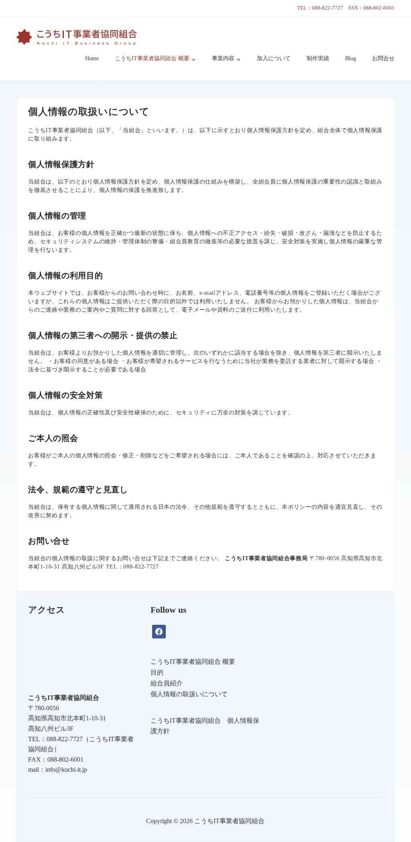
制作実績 (318, 58)
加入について (274, 58)
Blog (350, 58)
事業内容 (223, 58)
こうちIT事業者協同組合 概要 (152, 58)
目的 (157, 672)
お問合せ (383, 58)
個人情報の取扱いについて (189, 694)
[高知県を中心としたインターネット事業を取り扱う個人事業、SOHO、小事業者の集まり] (76, 36)
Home (92, 58)
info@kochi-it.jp (66, 769)
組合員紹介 (167, 683)
